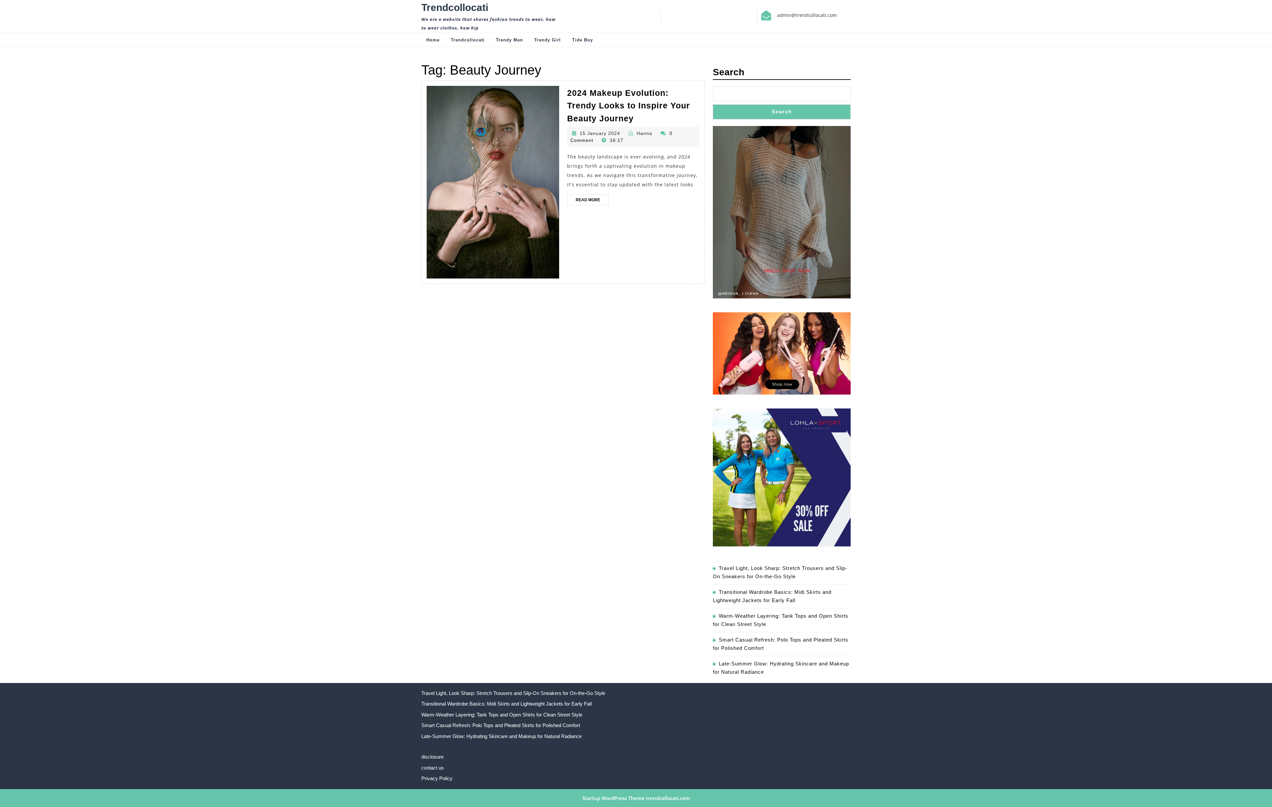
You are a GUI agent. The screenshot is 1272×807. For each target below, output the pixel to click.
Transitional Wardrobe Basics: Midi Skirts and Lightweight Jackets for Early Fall (506, 704)
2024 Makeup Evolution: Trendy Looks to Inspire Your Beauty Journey (628, 105)
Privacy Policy (436, 778)
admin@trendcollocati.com (807, 15)
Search (728, 72)
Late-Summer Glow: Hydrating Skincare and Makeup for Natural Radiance (501, 736)
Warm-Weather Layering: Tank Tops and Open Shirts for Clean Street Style (501, 714)
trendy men (509, 39)
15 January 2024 (600, 133)
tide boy (582, 39)
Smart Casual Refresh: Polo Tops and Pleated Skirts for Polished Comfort (500, 725)
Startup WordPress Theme (613, 798)
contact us (432, 768)
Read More (592, 201)
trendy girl (547, 39)
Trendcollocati (454, 7)
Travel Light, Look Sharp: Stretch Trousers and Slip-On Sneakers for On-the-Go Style (513, 693)
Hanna (644, 133)
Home (433, 39)
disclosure (432, 757)
